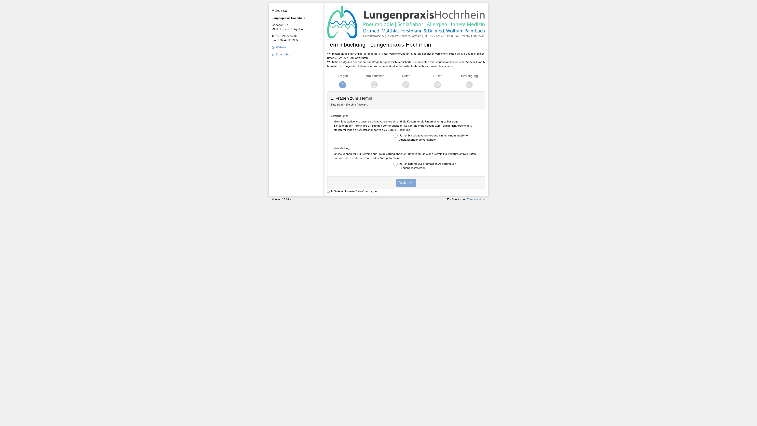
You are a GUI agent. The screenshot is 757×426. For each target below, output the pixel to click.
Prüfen (438, 76)
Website (281, 47)
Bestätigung (469, 76)
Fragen (343, 76)
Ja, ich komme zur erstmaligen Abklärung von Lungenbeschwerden (427, 165)
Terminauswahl (374, 76)
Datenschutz (284, 54)
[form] (406, 140)
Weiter (403, 182)
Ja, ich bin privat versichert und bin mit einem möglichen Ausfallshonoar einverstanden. (434, 137)
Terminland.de (476, 199)
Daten (406, 76)
